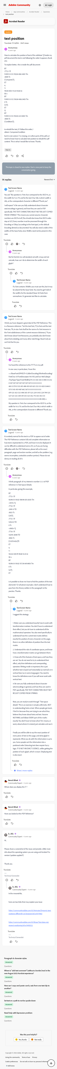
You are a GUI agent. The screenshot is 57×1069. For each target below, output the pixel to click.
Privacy (34, 1057)
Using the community (12, 1057)
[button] (4, 6)
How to (8, 150)
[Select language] (40, 5)
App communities (19, 12)
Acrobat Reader (34, 12)
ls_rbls (11, 834)
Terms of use (26, 1057)
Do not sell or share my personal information (35, 1061)
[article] (28, 216)
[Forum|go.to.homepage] (19, 5)
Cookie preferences (11, 1061)
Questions (46, 12)
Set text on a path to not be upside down (20, 1000)
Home (8, 12)
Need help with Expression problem (18, 1013)
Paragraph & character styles (15, 958)
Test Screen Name (15, 188)
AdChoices (11, 1066)
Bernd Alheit (13, 780)
